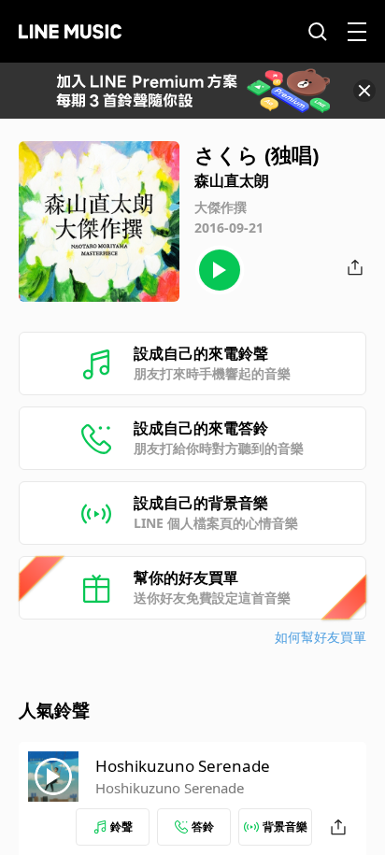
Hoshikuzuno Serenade (182, 766)
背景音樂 (285, 826)
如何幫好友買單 (320, 637)
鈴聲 (121, 826)
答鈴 (203, 826)
